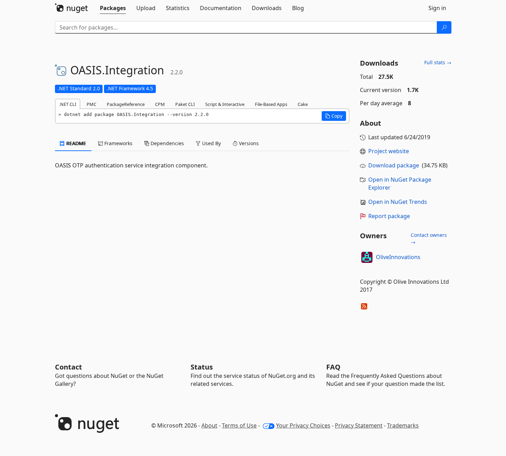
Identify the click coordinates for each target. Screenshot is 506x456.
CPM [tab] (160, 104)
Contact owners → (429, 238)
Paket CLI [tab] (185, 104)
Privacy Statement (359, 425)
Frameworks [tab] (117, 143)
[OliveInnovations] (367, 257)
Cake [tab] (303, 104)
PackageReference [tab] (126, 104)
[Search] (444, 27)
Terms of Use (239, 425)
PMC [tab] (91, 104)
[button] (334, 116)
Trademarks (403, 425)
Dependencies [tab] (166, 143)
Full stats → (437, 62)
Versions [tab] (248, 143)
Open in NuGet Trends (397, 202)
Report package (389, 216)
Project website (388, 151)
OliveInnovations (398, 257)
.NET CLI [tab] (67, 104)
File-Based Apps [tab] (271, 104)
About (209, 425)
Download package (393, 165)
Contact (68, 367)
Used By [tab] (211, 143)
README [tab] (75, 143)
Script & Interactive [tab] (224, 104)
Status (202, 367)
